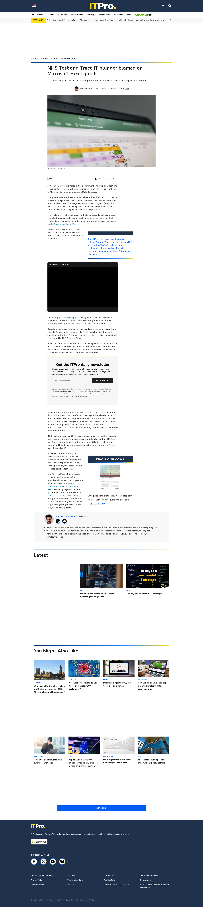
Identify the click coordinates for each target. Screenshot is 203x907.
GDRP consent (37, 885)
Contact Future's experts (42, 875)
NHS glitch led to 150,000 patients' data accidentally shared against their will (110, 245)
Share (53, 179)
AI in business (86, 20)
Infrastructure (76, 14)
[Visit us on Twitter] (43, 862)
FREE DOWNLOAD (96, 503)
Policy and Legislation (64, 58)
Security (90, 14)
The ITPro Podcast (125, 20)
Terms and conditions (149, 875)
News (127, 89)
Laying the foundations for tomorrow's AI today (156, 20)
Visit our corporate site (118, 834)
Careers (70, 885)
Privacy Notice (68, 391)
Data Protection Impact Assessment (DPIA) (62, 486)
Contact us (109, 875)
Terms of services (83, 389)
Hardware (62, 14)
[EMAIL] (65, 521)
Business (41, 14)
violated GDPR (54, 495)
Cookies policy (110, 880)
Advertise (118, 14)
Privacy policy (37, 880)
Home (34, 58)
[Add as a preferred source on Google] (39, 841)
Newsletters (145, 880)
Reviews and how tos (104, 20)
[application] (82, 287)
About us (71, 875)
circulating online (72, 317)
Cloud (52, 14)
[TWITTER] (58, 521)
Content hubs (104, 14)
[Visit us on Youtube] (53, 862)
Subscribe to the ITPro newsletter (61, 20)
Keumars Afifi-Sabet (91, 88)
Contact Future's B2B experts (116, 885)
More (129, 14)
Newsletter (113, 179)
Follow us (101, 179)
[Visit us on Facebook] (34, 862)
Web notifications (75, 880)
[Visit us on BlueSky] (61, 862)
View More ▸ (101, 808)
